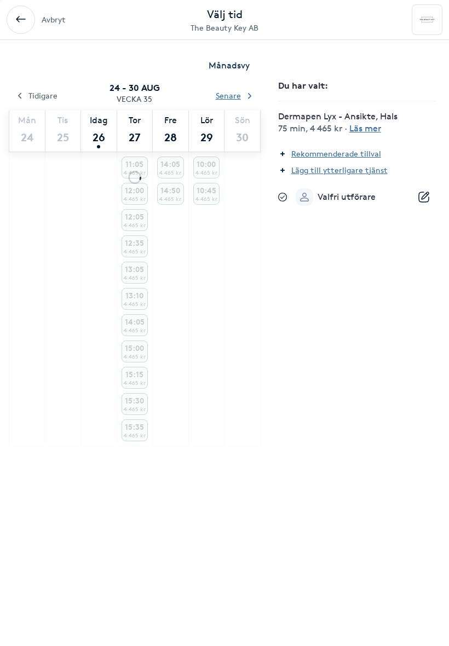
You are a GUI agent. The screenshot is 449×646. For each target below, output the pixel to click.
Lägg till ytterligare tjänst (339, 170)
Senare (228, 95)
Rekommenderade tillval (336, 153)
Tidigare (42, 95)
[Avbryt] (21, 19)
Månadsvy (229, 65)
